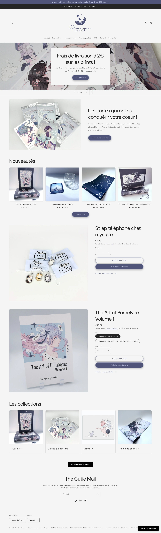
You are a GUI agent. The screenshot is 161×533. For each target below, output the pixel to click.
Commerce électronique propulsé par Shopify (35, 528)
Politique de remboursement (59, 528)
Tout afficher (80, 214)
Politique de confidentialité (78, 528)
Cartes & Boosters (58, 448)
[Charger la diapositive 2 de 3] (77, 92)
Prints (87, 448)
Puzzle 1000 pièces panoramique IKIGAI (135, 204)
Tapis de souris (128, 448)
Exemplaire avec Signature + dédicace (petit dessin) (118, 341)
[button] (11, 22)
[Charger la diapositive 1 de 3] (74, 92)
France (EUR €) (17, 520)
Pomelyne (18, 528)
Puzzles (16, 448)
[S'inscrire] (97, 494)
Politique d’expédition (112, 528)
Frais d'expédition (112, 244)
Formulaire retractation (80, 464)
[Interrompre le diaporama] (91, 92)
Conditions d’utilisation (96, 528)
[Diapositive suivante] (86, 92)
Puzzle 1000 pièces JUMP (26, 204)
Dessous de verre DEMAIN (62, 204)
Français (32, 520)
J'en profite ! (80, 78)
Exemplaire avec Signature (108, 336)
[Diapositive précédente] (69, 92)
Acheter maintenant (99, 138)
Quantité (98, 248)
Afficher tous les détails (104, 273)
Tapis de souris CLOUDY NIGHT (98, 204)
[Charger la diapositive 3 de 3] (81, 92)
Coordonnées (125, 528)
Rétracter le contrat (148, 528)
